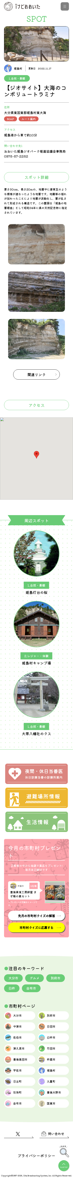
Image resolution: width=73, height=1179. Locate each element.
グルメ (34, 977)
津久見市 (19, 1048)
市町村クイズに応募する (36, 927)
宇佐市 (17, 1070)
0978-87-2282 (16, 156)
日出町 (17, 1081)
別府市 (55, 977)
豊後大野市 (54, 1092)
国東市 (51, 1103)
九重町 (51, 1081)
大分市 (13, 977)
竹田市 (51, 1048)
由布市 (31, 988)
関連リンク (36, 374)
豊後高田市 (20, 1059)
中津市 (17, 1026)
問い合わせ (56, 1133)
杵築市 (51, 1059)
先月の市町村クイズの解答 (36, 915)
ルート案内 (28, 119)
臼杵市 (51, 1037)
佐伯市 (17, 1037)
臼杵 (12, 988)
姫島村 (51, 1070)
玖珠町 (17, 1092)
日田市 (51, 1026)
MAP (10, 119)
